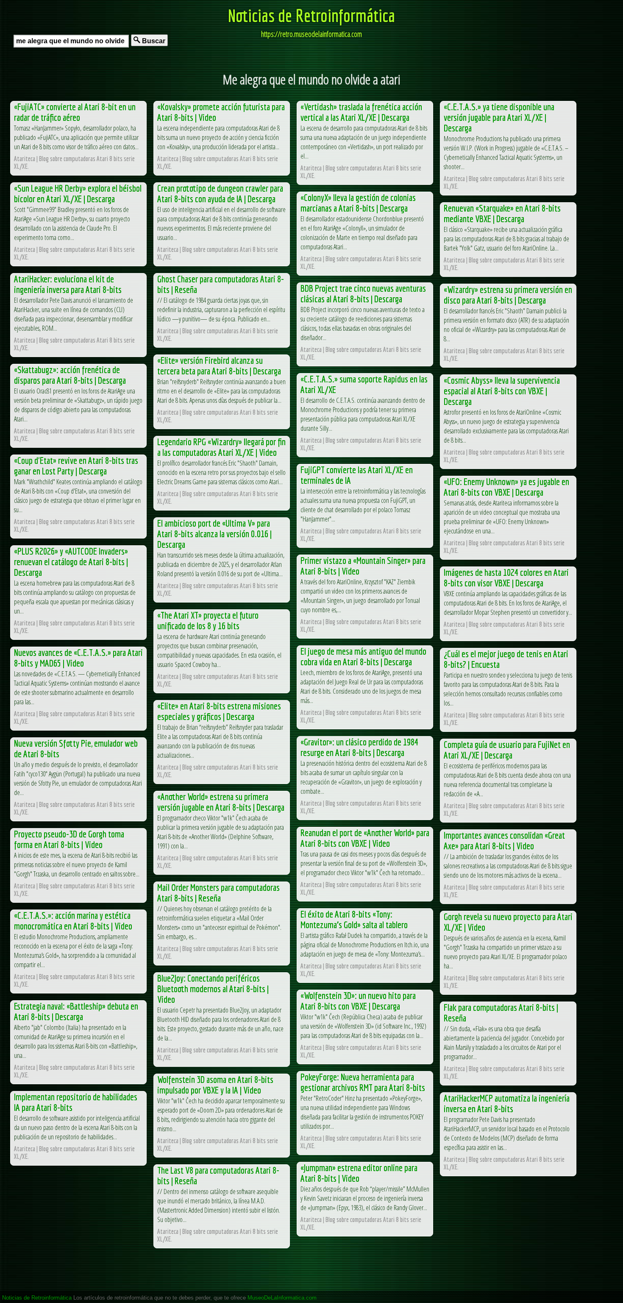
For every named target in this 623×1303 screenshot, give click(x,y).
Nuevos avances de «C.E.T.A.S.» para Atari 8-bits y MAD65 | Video (78, 657)
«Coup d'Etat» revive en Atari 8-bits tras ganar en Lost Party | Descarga (76, 465)
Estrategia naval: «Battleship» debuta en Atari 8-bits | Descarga (76, 1011)
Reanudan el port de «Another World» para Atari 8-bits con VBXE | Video (364, 837)
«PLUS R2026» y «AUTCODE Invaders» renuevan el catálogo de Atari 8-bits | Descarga (71, 562)
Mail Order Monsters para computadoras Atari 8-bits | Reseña (218, 892)
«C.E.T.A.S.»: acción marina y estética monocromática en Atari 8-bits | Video (73, 920)
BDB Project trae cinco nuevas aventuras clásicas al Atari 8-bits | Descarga (363, 293)
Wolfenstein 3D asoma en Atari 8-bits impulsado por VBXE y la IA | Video (215, 1084)
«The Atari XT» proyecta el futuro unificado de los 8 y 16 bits (208, 620)
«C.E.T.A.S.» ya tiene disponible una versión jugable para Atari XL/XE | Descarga (499, 117)
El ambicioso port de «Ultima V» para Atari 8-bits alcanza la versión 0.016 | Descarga (214, 534)
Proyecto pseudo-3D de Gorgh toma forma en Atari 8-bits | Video (69, 839)
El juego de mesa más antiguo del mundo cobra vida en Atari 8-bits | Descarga (363, 656)
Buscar (152, 41)
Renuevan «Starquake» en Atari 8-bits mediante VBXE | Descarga (502, 213)
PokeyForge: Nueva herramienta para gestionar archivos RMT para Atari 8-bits (362, 1082)
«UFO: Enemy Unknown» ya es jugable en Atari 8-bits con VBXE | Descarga (506, 486)
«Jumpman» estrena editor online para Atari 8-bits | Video (358, 1172)
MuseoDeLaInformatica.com (282, 1298)
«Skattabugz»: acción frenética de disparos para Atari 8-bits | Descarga (70, 374)
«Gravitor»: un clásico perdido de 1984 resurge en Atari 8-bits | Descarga (359, 747)
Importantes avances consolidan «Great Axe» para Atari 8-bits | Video (504, 840)
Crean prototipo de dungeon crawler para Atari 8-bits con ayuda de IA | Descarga (220, 193)
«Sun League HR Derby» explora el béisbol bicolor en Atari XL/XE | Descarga (78, 193)
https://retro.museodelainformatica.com (311, 34)
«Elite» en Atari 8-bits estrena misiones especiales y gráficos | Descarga (219, 711)
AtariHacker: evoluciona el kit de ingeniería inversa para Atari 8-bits (68, 284)
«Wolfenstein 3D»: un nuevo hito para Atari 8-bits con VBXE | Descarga (358, 1000)
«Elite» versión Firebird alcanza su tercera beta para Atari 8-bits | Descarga (219, 365)
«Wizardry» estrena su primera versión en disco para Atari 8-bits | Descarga (508, 294)
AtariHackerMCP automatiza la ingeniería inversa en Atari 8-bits (507, 1103)
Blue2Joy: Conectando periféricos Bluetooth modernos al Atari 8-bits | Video (213, 988)
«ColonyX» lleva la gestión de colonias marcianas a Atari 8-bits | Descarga (358, 202)
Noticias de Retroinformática (311, 15)
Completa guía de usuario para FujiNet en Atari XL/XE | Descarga (507, 749)
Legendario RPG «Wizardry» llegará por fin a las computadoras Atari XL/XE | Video (221, 447)
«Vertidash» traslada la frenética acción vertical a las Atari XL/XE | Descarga (361, 112)
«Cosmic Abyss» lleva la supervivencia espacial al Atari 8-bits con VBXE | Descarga (502, 391)
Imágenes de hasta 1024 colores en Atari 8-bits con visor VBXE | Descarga (506, 577)
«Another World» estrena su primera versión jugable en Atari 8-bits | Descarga (220, 801)
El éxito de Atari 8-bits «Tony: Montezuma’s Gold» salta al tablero (354, 919)
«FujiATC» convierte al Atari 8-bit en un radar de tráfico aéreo (75, 112)
